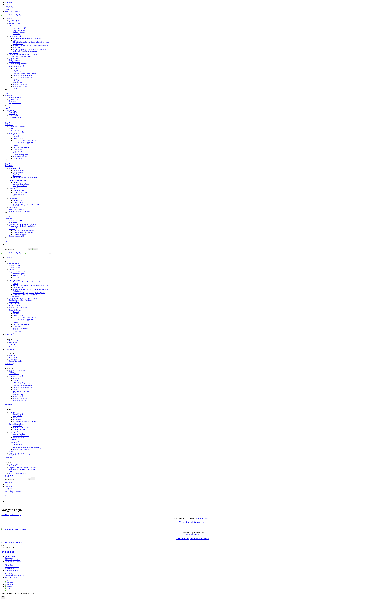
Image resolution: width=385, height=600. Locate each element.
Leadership (14, 189)
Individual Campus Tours (21, 184)
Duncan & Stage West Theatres (23, 232)
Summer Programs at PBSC (17, 236)
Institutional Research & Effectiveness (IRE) (27, 204)
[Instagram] (9, 584)
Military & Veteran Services (21, 81)
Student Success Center (20, 86)
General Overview (19, 170)
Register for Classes (15, 103)
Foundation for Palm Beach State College (22, 226)
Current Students (10, 6)
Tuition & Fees (13, 115)
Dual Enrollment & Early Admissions (20, 56)
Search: (7, 249)
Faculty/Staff (9, 8)
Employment (9, 558)
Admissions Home (15, 97)
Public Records (9, 569)
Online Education (14, 60)
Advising (16, 68)
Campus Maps (17, 182)
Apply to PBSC (14, 99)
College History (18, 172)
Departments (14, 199)
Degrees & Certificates (17, 28)
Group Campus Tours (20, 186)
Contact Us (12, 196)
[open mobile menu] (50, 253)
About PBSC (9, 166)
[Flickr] (7, 581)
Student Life (9, 125)
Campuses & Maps (11, 556)
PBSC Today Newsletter (12, 11)
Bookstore (16, 70)
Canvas (11, 25)
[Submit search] (34, 249)
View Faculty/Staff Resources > (192, 538)
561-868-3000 (7, 552)
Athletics (11, 128)
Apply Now (8, 2)
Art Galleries (13, 222)
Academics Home (14, 20)
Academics (8, 18)
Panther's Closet (18, 149)
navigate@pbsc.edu (192, 534)
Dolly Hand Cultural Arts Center (23, 230)
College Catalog (14, 53)
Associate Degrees (19, 30)
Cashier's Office (18, 72)
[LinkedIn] (8, 590)
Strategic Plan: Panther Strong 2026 (20, 211)
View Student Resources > (192, 522)
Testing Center (17, 88)
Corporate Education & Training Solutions (22, 224)
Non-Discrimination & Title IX (14, 576)
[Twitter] (8, 588)
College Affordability (15, 117)
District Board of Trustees (21, 192)
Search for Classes (14, 62)
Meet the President (19, 190)
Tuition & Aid (9, 110)
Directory (8, 10)
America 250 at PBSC (16, 220)
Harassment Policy (11, 577)
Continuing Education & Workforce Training (23, 54)
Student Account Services (21, 206)
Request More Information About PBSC (25, 177)
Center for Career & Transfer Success (24, 74)
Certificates (16, 34)
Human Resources (18, 202)
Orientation (12, 101)
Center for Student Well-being (22, 77)
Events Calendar (14, 130)
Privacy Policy (9, 565)
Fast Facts (16, 174)
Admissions (8, 95)
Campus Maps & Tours (17, 180)
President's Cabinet (19, 194)
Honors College (14, 58)
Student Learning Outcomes (18, 64)
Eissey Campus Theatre (20, 234)
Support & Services (16, 66)
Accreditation (17, 176)
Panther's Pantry (18, 151)
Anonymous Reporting (12, 570)
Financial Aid (13, 112)
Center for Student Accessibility (23, 75)
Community (8, 219)
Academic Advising (15, 24)
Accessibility (9, 574)
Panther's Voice (18, 83)
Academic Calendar (15, 22)
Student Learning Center (20, 84)
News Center (13, 208)
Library (15, 79)
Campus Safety (17, 200)
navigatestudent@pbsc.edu (202, 518)
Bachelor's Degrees (19, 32)
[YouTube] (8, 586)
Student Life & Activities (17, 127)
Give (6, 4)
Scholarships (13, 114)
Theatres (13, 229)
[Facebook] (9, 583)
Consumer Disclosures (12, 567)
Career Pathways (15, 36)
